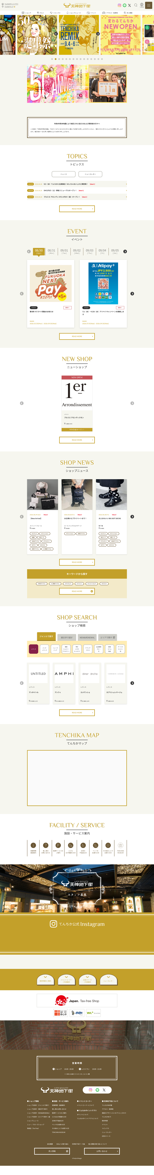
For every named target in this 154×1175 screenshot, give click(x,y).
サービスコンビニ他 (120, 649)
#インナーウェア (92, 583)
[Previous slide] (56, 34)
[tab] (46, 636)
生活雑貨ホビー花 (98, 649)
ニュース (63, 174)
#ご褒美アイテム (55, 583)
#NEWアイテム (41, 583)
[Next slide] (98, 34)
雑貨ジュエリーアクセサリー (66, 649)
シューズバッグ (55, 649)
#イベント (79, 583)
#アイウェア (68, 583)
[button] (52, 59)
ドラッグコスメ (87, 649)
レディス (33, 649)
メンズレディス (44, 649)
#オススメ (104, 583)
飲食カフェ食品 (109, 649)
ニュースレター (90, 174)
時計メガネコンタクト (77, 649)
